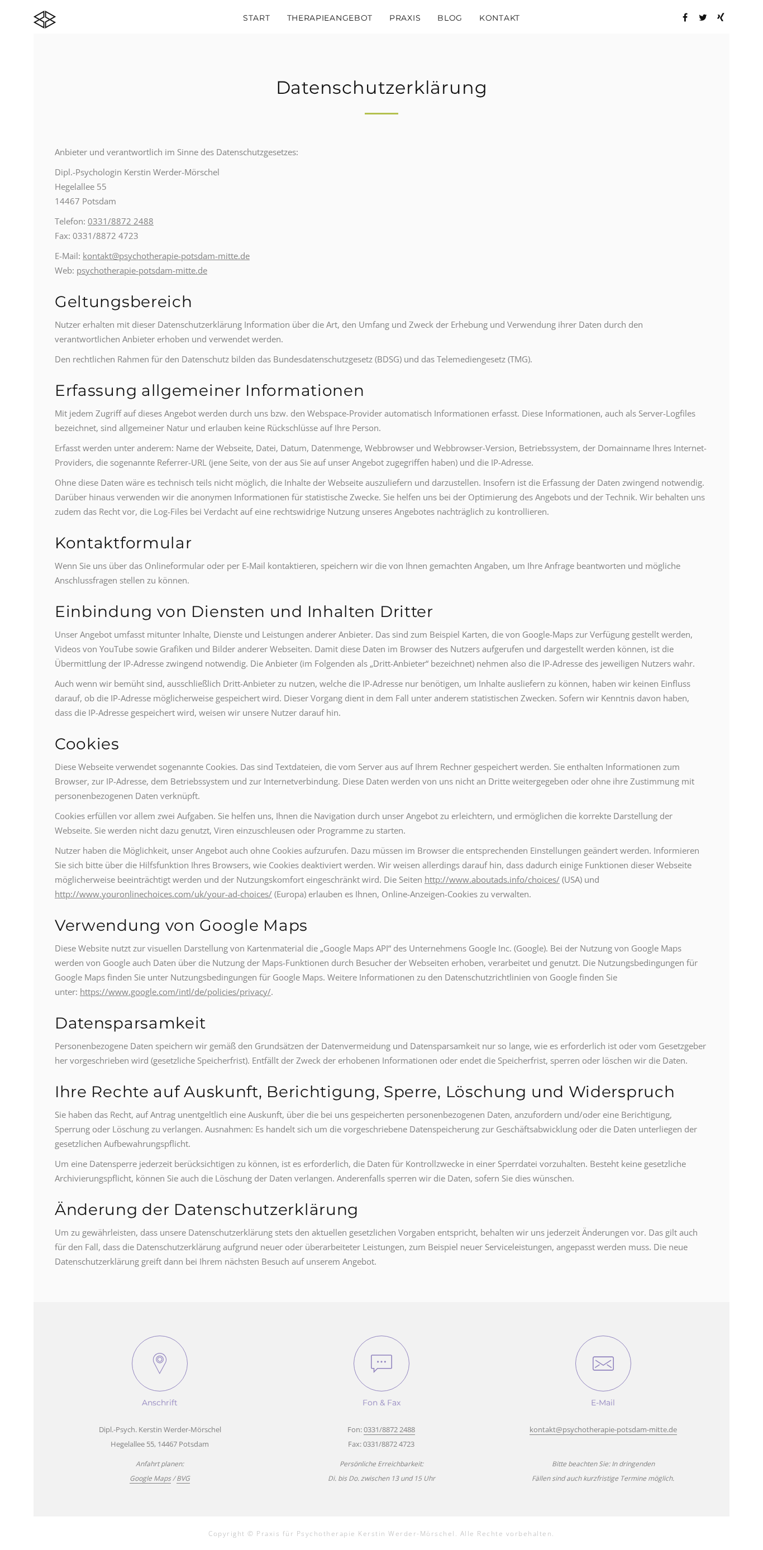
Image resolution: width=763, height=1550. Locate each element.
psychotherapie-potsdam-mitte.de (142, 270)
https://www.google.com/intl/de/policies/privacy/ (175, 991)
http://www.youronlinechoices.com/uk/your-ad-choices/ (163, 894)
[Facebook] (685, 17)
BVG (183, 1478)
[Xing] (720, 17)
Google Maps (150, 1478)
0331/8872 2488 (121, 221)
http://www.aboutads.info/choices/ (492, 879)
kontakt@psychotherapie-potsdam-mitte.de (166, 255)
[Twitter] (703, 17)
